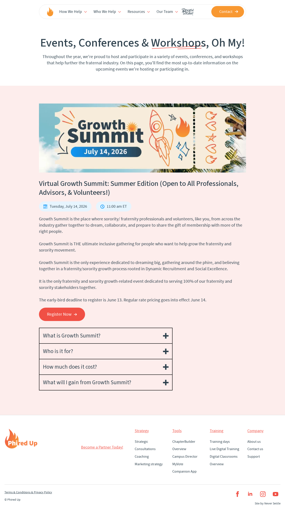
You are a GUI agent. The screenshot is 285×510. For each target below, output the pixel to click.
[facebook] (237, 494)
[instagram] (263, 494)
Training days (220, 441)
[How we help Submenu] (85, 11)
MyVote (177, 464)
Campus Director (184, 456)
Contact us (255, 449)
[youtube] (276, 494)
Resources (136, 11)
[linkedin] (250, 494)
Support (253, 456)
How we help (70, 11)
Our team (165, 11)
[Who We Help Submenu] (119, 11)
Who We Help (105, 11)
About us (254, 441)
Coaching (142, 456)
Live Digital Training (224, 449)
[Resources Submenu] (148, 11)
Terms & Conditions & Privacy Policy (28, 492)
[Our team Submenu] (176, 11)
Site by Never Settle (268, 503)
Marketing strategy (149, 464)
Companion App (184, 471)
